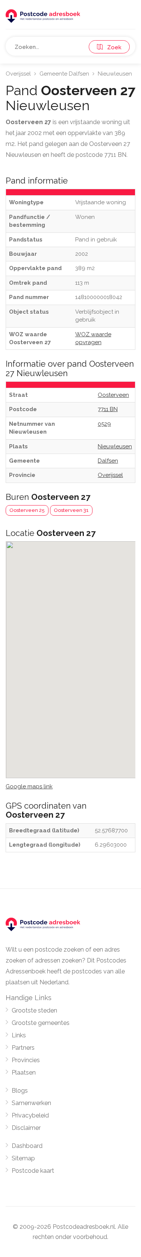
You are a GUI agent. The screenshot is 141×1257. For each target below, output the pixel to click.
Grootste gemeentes (41, 1022)
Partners (23, 1047)
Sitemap (23, 1158)
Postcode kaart (33, 1170)
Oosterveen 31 (71, 510)
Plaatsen (24, 1072)
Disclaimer (26, 1127)
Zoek (112, 47)
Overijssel (18, 73)
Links (19, 1035)
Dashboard (27, 1145)
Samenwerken (31, 1103)
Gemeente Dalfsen (64, 73)
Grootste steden (34, 1010)
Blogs (20, 1090)
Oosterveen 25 (27, 510)
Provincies (26, 1060)
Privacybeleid (30, 1115)
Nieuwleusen (115, 73)
